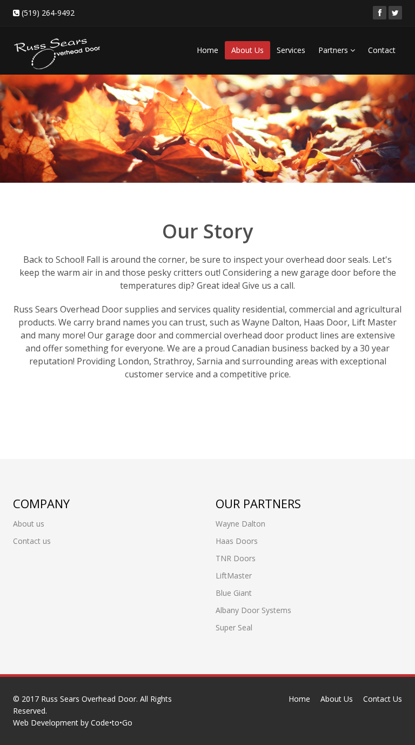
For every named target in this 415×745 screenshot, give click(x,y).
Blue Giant (234, 593)
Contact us (32, 541)
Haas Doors (237, 541)
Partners (334, 50)
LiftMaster (234, 575)
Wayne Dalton (240, 523)
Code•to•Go (111, 722)
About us (28, 523)
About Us (247, 50)
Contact (382, 50)
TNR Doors (236, 558)
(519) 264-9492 (47, 13)
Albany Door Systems (253, 610)
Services (291, 50)
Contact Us (382, 699)
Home (207, 50)
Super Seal (234, 627)
